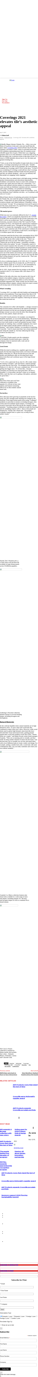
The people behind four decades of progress (4, 1154)
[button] (2, 111)
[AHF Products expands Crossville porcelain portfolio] (5, 1111)
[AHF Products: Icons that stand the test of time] (5, 1088)
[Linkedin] (1, 1253)
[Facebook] (1, 1249)
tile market (8, 1066)
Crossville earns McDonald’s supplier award (24, 1097)
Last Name (3, 1350)
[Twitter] (1, 1255)
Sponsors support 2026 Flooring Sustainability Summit (14, 1196)
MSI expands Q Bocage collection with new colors (6, 1132)
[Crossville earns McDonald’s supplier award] (5, 1099)
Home (1, 137)
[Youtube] (1, 1256)
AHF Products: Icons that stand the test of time (25, 1086)
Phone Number (4, 1356)
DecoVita (24, 1065)
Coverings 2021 (12, 148)
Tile (30, 1065)
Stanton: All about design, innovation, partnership (20, 1154)
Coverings (26, 1063)
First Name (3, 1344)
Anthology (18, 1063)
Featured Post (8, 137)
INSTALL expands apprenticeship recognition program (6, 1165)
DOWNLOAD (18, 1148)
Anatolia (12, 1063)
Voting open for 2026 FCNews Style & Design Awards (21, 1132)
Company (3, 1362)
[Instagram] (1, 1251)
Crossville (17, 1065)
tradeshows (15, 1066)
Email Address (5, 1338)
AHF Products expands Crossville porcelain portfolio (24, 1109)
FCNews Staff (5, 135)
